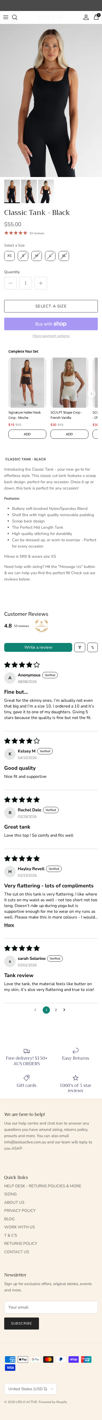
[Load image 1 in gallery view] (51, 100)
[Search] (17, 17)
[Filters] (79, 647)
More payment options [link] (51, 336)
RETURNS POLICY (20, 1243)
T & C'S (10, 1235)
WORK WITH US (19, 1227)
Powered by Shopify (53, 1402)
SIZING (10, 1194)
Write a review (38, 647)
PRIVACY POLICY (20, 1210)
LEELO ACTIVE (26, 1402)
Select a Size (14, 245)
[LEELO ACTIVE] (51, 17)
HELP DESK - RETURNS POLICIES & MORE (42, 1186)
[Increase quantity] (41, 283)
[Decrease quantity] (10, 283)
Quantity (12, 272)
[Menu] (6, 17)
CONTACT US (16, 1251)
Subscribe (21, 1323)
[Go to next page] (65, 1010)
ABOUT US (14, 1202)
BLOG (9, 1219)
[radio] (9, 256)
